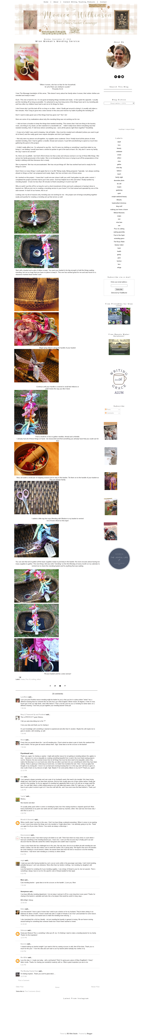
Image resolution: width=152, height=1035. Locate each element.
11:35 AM (24, 924)
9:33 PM (23, 873)
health (119, 251)
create (23, 679)
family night (119, 177)
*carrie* (23, 796)
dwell (119, 142)
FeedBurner (123, 293)
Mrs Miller (24, 957)
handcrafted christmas (119, 203)
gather (119, 164)
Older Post (19, 987)
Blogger (89, 1033)
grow (119, 258)
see (119, 225)
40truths (119, 200)
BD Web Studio (72, 1033)
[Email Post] (19, 677)
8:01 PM (23, 829)
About (56, 2)
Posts (108, 409)
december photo (119, 180)
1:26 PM (23, 790)
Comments (110, 413)
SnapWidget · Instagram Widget (126, 129)
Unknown (24, 930)
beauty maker (119, 245)
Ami (22, 777)
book (119, 248)
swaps (119, 216)
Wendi (23, 740)
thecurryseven (25, 835)
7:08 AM (23, 708)
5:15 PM (23, 965)
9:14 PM (23, 854)
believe (119, 171)
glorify (119, 254)
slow (119, 161)
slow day (119, 167)
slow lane (119, 222)
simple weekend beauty (119, 196)
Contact (103, 2)
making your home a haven (119, 209)
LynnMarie (24, 697)
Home (46, 2)
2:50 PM (23, 813)
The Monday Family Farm (29, 971)
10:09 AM (24, 903)
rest (119, 219)
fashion (119, 261)
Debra (23, 909)
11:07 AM (24, 976)
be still (119, 184)
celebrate (119, 151)
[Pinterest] (115, 76)
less (119, 264)
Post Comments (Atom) (32, 991)
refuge (119, 267)
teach (119, 174)
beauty (119, 148)
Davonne (24, 944)
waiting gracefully (119, 232)
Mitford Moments (119, 213)
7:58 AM (23, 747)
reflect (39, 679)
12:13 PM (24, 770)
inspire (119, 187)
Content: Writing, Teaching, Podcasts (79, 2)
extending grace (119, 238)
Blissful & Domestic (27, 819)
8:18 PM (23, 951)
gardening (119, 190)
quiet (119, 193)
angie (22, 860)
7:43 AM (23, 733)
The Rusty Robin (119, 242)
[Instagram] (119, 76)
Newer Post (95, 987)
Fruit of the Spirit (119, 235)
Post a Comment (23, 980)
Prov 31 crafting (31, 679)
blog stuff (119, 206)
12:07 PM (24, 938)
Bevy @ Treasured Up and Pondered (33, 714)
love (119, 145)
